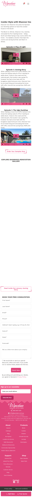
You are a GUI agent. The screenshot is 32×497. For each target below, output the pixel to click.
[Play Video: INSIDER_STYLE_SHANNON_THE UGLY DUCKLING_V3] (16, 136)
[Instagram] (18, 482)
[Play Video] (2, 63)
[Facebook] (14, 482)
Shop (24, 456)
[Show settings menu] (26, 63)
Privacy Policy (21, 377)
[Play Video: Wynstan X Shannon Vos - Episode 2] (16, 95)
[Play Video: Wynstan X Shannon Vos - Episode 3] (16, 55)
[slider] (14, 63)
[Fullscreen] (29, 63)
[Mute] (23, 63)
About (8, 425)
